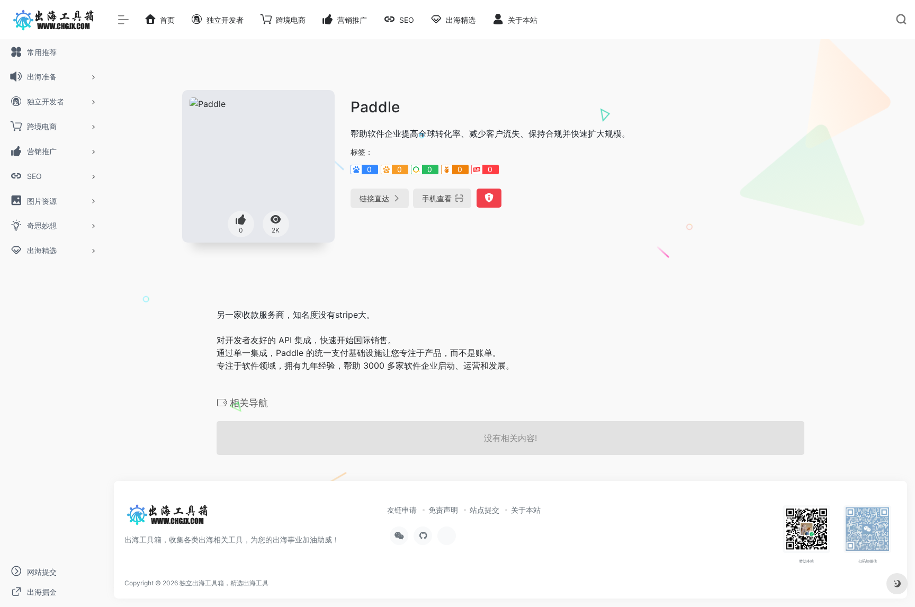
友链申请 (402, 509)
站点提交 (484, 509)
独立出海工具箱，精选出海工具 (224, 583)
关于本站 (526, 509)
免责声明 (443, 509)
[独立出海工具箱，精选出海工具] (166, 518)
